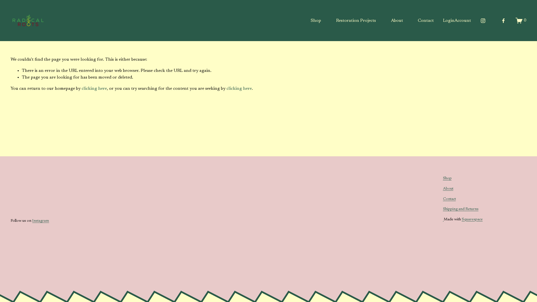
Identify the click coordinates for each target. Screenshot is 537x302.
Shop (316, 20)
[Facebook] (503, 20)
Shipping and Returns (461, 209)
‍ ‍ (443, 219)
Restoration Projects (356, 20)
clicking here (94, 88)
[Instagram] (483, 20)
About (397, 20)
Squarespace (472, 219)
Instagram (40, 221)
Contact (426, 20)
